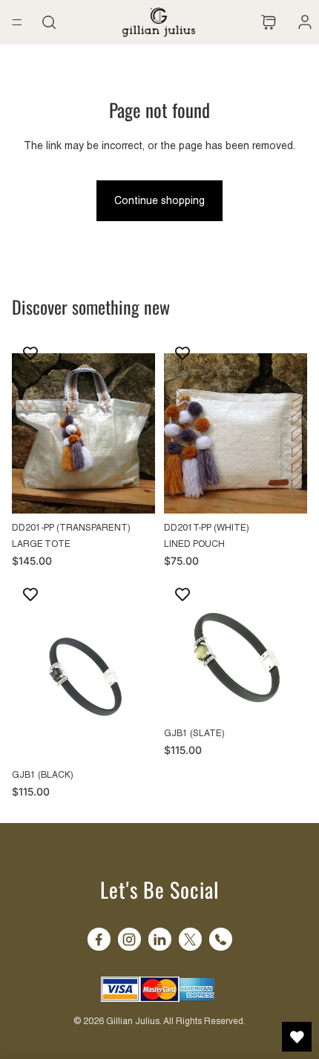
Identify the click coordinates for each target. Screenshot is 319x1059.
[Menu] (17, 22)
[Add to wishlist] (30, 353)
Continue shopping (159, 200)
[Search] (49, 22)
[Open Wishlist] (297, 1037)
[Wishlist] (248, 22)
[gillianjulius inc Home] (158, 22)
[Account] (301, 22)
